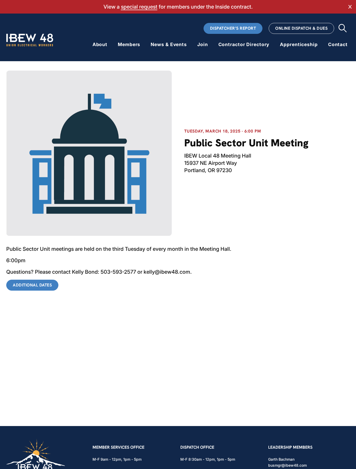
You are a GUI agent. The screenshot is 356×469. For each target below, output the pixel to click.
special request (139, 7)
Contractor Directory (244, 44)
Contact (338, 44)
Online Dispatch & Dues (301, 28)
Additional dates (32, 285)
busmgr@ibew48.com (287, 465)
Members (129, 44)
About (100, 44)
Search (342, 28)
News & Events (169, 44)
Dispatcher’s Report (233, 28)
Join (202, 44)
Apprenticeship (298, 44)
